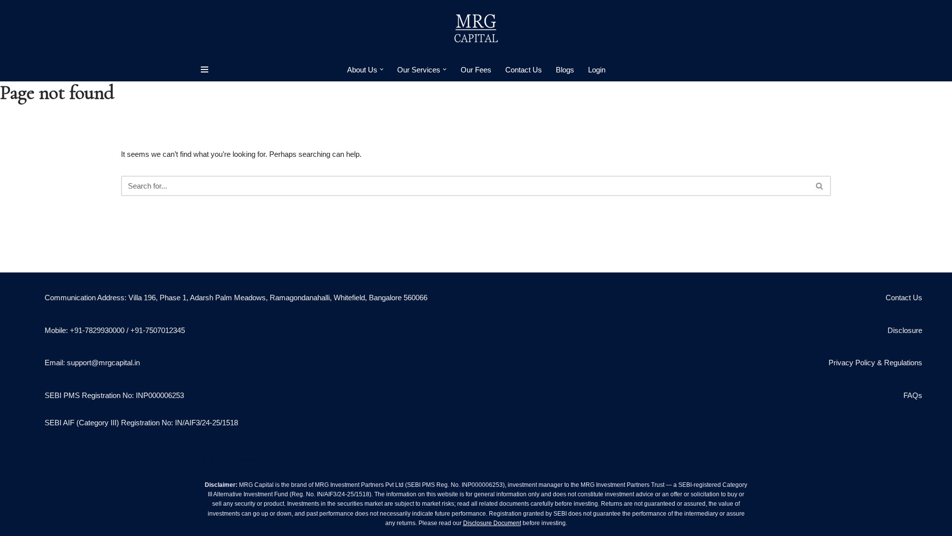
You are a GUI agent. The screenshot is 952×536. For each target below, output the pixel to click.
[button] (382, 69)
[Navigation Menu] (204, 69)
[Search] (820, 186)
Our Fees (476, 70)
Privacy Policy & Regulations (875, 362)
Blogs (565, 70)
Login (596, 70)
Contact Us (523, 70)
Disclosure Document (492, 523)
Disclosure (905, 330)
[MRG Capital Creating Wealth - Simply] (476, 29)
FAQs (912, 395)
